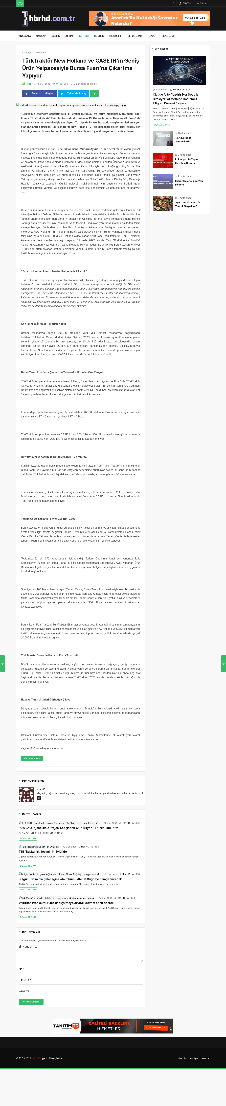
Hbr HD (31, 83)
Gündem (99, 36)
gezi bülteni (48, 1058)
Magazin (41, 36)
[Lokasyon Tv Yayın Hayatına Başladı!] (163, 160)
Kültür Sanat (135, 36)
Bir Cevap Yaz (31, 758)
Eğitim (69, 36)
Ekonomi (83, 36)
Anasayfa (25, 36)
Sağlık (55, 36)
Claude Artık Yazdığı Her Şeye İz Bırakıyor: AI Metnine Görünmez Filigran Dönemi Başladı (175, 99)
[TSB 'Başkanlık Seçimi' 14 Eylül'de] (39, 846)
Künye (205, 1058)
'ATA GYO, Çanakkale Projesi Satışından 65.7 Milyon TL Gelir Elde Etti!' (69, 828)
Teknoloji (167, 36)
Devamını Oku (28, 838)
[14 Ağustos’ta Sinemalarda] (163, 138)
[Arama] (174, 3)
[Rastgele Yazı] (20, 3)
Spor (152, 36)
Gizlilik (182, 1058)
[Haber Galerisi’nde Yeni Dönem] (163, 181)
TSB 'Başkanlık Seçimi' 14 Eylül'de (43, 851)
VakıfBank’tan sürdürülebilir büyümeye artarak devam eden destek (66, 903)
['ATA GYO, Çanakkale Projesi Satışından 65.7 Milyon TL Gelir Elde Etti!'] (59, 822)
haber (59, 1058)
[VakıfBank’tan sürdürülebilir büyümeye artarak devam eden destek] (56, 897)
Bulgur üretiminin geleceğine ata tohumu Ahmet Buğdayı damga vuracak (70, 879)
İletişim (194, 1058)
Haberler (115, 36)
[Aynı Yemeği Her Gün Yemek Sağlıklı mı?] (163, 203)
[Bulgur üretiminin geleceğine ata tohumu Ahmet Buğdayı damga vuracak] (59, 874)
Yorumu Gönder (31, 1001)
